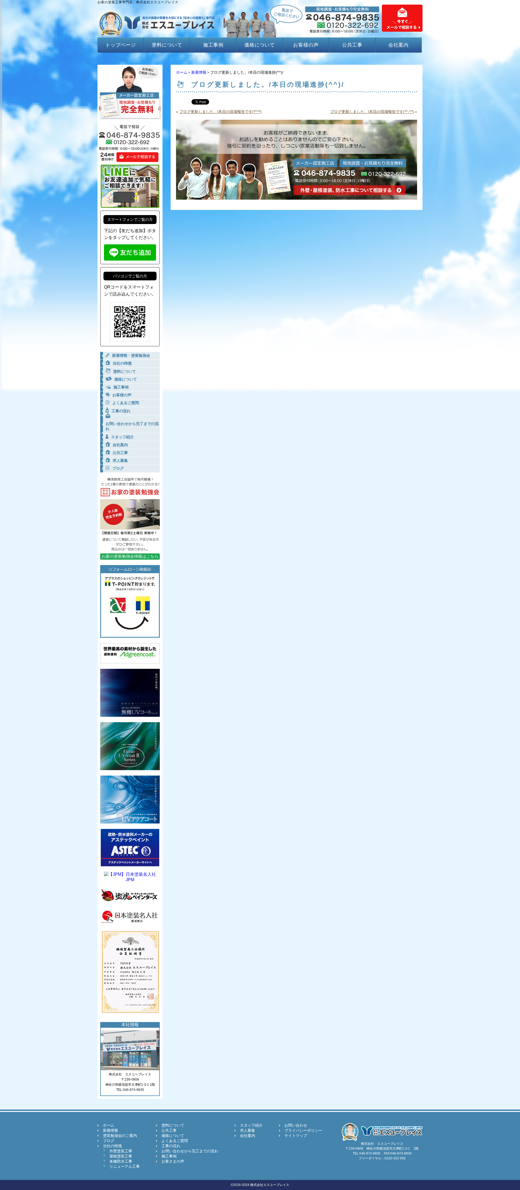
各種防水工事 (120, 1161)
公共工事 (352, 45)
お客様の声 (306, 45)
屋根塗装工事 (120, 1156)
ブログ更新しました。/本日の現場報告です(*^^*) (220, 111)
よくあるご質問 (174, 1141)
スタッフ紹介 (251, 1125)
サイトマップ (295, 1135)
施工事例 (213, 45)
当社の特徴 (112, 1146)
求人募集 (247, 1130)
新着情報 (198, 72)
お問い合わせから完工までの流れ (189, 1151)
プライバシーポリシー (303, 1130)
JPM (130, 879)
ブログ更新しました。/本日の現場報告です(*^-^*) (372, 111)
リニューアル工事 (124, 1166)
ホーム (181, 72)
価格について (259, 45)
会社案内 (398, 45)
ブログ (108, 1141)
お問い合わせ (295, 1125)
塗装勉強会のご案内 (120, 1135)
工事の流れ (170, 1146)
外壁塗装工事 (120, 1151)
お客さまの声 (172, 1161)
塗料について (167, 45)
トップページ (120, 45)
